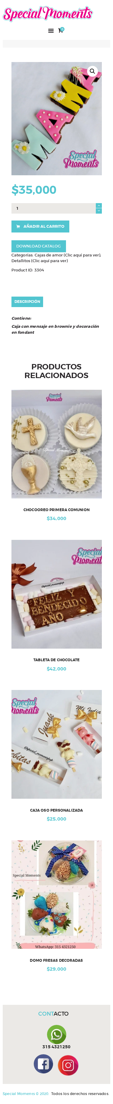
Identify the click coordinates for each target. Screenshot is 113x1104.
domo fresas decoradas (56, 960)
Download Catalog (38, 246)
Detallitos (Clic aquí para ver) (39, 260)
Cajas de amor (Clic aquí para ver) (67, 255)
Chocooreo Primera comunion (56, 510)
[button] (92, 71)
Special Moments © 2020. (26, 1093)
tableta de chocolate (56, 660)
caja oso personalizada (56, 810)
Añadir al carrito (44, 226)
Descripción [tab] (27, 301)
